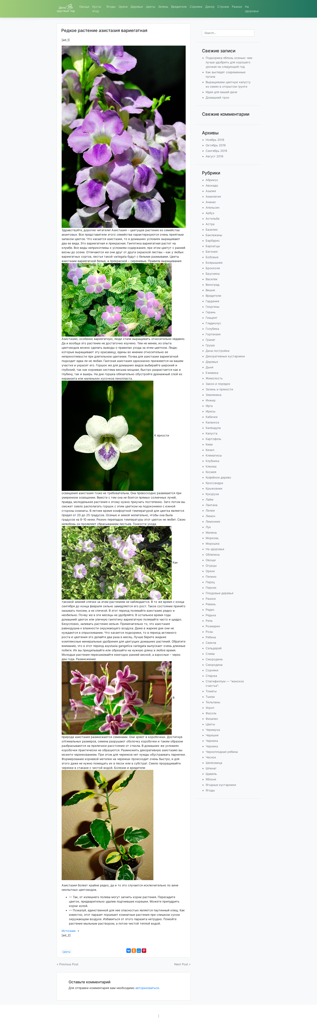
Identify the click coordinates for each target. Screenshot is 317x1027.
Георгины (212, 306)
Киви (209, 444)
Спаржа (211, 676)
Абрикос (212, 180)
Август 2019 (214, 156)
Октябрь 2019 (216, 145)
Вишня (210, 290)
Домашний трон (217, 97)
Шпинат (211, 768)
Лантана (211, 505)
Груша (210, 345)
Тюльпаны (213, 702)
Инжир (211, 400)
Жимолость (214, 378)
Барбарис (213, 240)
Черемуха (213, 730)
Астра (210, 224)
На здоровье (252, 9)
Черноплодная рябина (222, 752)
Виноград (212, 284)
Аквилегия (213, 196)
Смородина (214, 659)
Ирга (209, 406)
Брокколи (213, 268)
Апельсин (212, 207)
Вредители (179, 6)
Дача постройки (217, 351)
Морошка (212, 543)
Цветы (150, 6)
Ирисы (210, 411)
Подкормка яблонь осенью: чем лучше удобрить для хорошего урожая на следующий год (229, 62)
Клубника (212, 461)
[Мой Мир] (139, 950)
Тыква (210, 696)
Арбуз (210, 213)
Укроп (210, 708)
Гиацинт (211, 318)
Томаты (211, 691)
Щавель (211, 774)
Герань (211, 312)
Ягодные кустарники (221, 785)
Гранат (210, 340)
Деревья (137, 6)
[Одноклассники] (134, 950)
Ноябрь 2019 (215, 140)
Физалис (212, 719)
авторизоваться (147, 988)
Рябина (211, 637)
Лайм (209, 499)
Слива (210, 654)
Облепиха (213, 554)
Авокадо (212, 185)
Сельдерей (214, 648)
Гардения (212, 301)
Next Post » (182, 964)
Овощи (84, 6)
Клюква (211, 466)
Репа (209, 620)
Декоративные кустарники (225, 356)
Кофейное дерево (218, 477)
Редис (210, 609)
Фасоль (211, 713)
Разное (237, 6)
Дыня (209, 367)
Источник (69, 931)
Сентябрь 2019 (216, 151)
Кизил (210, 450)
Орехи (123, 6)
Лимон (210, 516)
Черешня (212, 735)
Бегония (212, 251)
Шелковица (214, 763)
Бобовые (212, 257)
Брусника (213, 273)
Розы (209, 631)
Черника (212, 741)
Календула (213, 428)
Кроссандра (214, 483)
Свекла (211, 643)
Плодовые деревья (219, 593)
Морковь (212, 538)
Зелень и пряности (219, 389)
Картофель (213, 439)
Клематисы (214, 455)
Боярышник (214, 262)
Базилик (212, 229)
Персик (211, 587)
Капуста (211, 433)
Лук (208, 527)
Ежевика (212, 373)
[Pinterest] (144, 950)
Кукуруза (212, 494)
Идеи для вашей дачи (221, 92)
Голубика (212, 329)
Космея (211, 472)
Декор (209, 6)
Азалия (211, 191)
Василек (212, 279)
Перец (210, 582)
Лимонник (213, 521)
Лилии (210, 510)
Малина (211, 532)
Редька (211, 615)
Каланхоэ (212, 422)
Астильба (212, 218)
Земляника (213, 395)
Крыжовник (214, 488)
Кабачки (212, 417)
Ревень (211, 604)
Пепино (211, 576)
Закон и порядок (218, 384)
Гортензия (213, 334)
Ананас (211, 202)
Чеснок (211, 757)
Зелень (163, 6)
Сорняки (196, 6)
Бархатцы (213, 246)
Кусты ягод (96, 9)
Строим (223, 6)
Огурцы (211, 565)
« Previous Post (67, 964)
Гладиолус (213, 323)
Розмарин (213, 626)
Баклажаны (214, 235)
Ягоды (111, 6)
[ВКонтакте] (128, 950)
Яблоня (211, 779)
